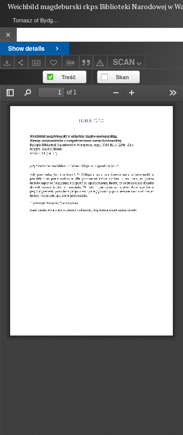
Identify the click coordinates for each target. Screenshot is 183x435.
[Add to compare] (36, 62)
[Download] (7, 62)
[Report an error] (100, 62)
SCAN (124, 62)
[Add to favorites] (54, 62)
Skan (122, 77)
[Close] (8, 35)
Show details (26, 48)
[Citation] (86, 62)
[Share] (21, 62)
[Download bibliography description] (70, 62)
